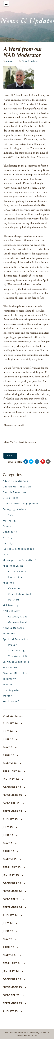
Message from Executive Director (24, 560)
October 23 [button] (11, 995)
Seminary (9, 633)
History (7, 537)
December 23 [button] (12, 979)
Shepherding (16, 650)
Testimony (9, 678)
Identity (8, 543)
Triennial (8, 684)
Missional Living (13, 565)
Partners (14, 599)
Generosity (10, 531)
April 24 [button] (9, 947)
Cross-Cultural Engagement (20, 503)
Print (10, 455)
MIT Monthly (11, 605)
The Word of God (19, 656)
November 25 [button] (12, 795)
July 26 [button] (8, 731)
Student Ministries (15, 673)
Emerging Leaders (14, 509)
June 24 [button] (8, 931)
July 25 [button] (8, 827)
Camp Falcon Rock (20, 594)
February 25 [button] (12, 867)
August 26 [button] (10, 723)
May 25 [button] (8, 843)
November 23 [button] (12, 987)
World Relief (11, 701)
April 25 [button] (9, 851)
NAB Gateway (11, 610)
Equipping (9, 520)
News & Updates (30, 61)
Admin (9, 61)
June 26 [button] (8, 739)
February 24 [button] (12, 963)
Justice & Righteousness (18, 548)
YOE (10, 514)
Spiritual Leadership (16, 661)
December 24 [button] (12, 883)
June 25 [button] (8, 835)
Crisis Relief (10, 497)
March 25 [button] (10, 859)
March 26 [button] (10, 763)
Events (7, 526)
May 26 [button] (8, 747)
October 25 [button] (11, 803)
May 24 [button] (8, 939)
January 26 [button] (11, 779)
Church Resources (14, 492)
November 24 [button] (12, 891)
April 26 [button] (9, 755)
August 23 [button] (10, 1011)
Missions (8, 582)
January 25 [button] (11, 875)
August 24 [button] (10, 915)
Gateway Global (18, 616)
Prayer (12, 644)
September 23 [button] (13, 1003)
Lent (5, 554)
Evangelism (15, 577)
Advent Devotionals (15, 480)
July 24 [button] (8, 923)
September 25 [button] (13, 811)
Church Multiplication (17, 486)
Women (7, 695)
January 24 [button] (11, 971)
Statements (10, 667)
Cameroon (15, 588)
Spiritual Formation (15, 639)
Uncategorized (12, 690)
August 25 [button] (10, 819)
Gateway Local (17, 622)
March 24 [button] (10, 955)
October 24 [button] (11, 899)
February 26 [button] (12, 771)
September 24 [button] (13, 907)
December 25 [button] (12, 787)
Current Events (18, 571)
